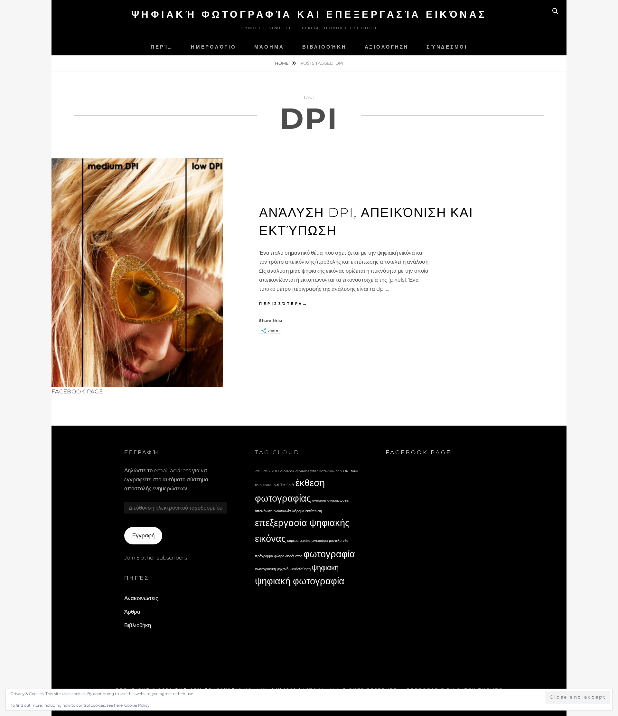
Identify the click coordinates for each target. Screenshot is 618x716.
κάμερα (292, 541)
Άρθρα (132, 611)
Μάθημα (269, 47)
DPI (346, 471)
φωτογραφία (329, 554)
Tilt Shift (287, 485)
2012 (266, 471)
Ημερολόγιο (213, 47)
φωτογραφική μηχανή (271, 569)
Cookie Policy (136, 705)
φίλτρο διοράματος (288, 556)
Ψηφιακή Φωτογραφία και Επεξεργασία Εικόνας (309, 14)
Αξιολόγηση (387, 47)
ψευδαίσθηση (300, 569)
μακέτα (305, 541)
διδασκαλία (282, 511)
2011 (258, 471)
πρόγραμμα (264, 556)
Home (282, 63)
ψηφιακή (325, 567)
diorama (287, 471)
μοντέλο (335, 541)
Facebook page (77, 391)
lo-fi (276, 485)
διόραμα (298, 511)
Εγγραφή (143, 535)
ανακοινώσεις (338, 500)
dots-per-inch (330, 471)
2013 (275, 471)
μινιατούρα (320, 541)
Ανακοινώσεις (141, 598)
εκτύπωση (313, 511)
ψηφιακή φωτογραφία (299, 581)
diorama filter (306, 471)
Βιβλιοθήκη (324, 47)
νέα (345, 541)
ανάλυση (319, 500)
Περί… (162, 47)
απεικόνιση (263, 511)
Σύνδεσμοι (446, 47)
